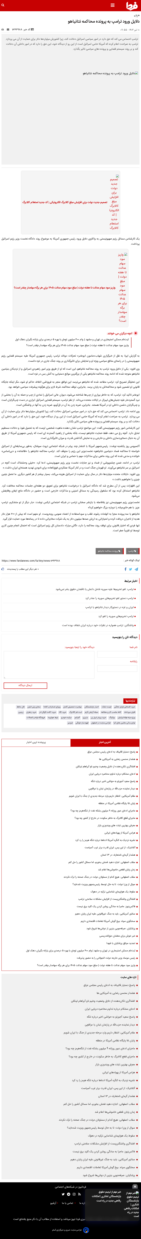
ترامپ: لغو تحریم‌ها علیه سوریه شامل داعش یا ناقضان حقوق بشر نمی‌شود (95, 590)
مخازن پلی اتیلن (34, 707)
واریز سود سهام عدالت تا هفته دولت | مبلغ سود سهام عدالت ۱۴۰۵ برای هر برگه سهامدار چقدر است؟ (64, 288)
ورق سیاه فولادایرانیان (126, 717)
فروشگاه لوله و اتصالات (36, 717)
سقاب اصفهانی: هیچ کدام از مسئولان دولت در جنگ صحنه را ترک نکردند (99, 877)
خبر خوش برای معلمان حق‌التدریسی (117, 936)
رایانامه (133, 662)
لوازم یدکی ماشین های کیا (124, 723)
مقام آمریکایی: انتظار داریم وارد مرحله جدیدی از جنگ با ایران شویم (102, 796)
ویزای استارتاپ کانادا (52, 707)
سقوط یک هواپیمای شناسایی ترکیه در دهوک (113, 892)
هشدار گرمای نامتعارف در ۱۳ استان (118, 855)
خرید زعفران (31, 712)
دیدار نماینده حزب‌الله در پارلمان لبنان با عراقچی (111, 789)
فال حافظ (21, 707)
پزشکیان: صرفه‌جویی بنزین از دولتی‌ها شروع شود (110, 929)
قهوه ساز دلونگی (82, 723)
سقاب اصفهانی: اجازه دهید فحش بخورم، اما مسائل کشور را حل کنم (101, 862)
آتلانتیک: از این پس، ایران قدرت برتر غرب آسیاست (110, 848)
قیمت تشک (106, 707)
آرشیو (53, 1203)
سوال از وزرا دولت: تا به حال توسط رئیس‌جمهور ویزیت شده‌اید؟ (104, 884)
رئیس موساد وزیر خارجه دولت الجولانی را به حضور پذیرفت (106, 958)
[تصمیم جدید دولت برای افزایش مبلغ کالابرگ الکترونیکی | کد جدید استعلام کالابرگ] (113, 202)
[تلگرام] (137, 569)
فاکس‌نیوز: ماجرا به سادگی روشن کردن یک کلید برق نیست (106, 907)
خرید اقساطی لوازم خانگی (124, 707)
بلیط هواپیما (53, 717)
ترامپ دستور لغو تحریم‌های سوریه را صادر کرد (109, 599)
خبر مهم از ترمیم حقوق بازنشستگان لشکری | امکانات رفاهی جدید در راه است (106, 1196)
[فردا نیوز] (132, 6)
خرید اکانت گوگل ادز (47, 712)
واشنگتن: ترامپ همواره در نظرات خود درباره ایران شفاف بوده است (98, 626)
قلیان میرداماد (129, 712)
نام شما (133, 648)
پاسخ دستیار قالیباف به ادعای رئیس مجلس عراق (111, 752)
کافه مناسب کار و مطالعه (111, 712)
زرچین (21, 712)
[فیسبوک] (126, 569)
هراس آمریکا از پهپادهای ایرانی (119, 833)
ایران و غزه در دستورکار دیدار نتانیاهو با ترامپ (109, 608)
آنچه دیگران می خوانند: (119, 333)
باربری (85, 717)
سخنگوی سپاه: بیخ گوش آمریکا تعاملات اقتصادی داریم (108, 921)
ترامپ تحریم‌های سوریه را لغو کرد (116, 617)
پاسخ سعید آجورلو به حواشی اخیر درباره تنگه (113, 781)
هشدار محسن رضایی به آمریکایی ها (117, 759)
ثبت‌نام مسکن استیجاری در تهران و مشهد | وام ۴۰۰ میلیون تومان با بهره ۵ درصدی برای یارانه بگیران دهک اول (72, 339)
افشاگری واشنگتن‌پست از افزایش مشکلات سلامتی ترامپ (106, 899)
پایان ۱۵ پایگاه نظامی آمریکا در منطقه (116, 803)
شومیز (70, 723)
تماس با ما (68, 1203)
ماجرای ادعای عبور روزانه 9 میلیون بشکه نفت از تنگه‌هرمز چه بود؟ (102, 811)
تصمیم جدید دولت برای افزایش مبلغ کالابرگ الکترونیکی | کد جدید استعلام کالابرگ (64, 203)
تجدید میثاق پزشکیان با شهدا (120, 943)
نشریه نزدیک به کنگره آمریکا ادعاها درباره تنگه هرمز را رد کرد (105, 840)
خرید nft (62, 712)
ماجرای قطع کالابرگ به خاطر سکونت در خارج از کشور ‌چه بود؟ (105, 818)
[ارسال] (9, 30)
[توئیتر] (62, 1194)
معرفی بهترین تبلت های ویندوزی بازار (116, 826)
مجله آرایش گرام (91, 712)
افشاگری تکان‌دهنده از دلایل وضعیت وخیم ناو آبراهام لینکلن (105, 767)
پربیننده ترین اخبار (36, 742)
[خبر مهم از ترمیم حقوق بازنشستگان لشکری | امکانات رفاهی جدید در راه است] (131, 1204)
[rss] (78, 1194)
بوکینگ (112, 717)
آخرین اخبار (105, 742)
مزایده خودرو (66, 717)
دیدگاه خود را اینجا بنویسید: (79, 648)
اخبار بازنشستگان (92, 707)
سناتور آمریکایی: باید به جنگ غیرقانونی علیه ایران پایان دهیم (105, 914)
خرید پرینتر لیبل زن (98, 717)
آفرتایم (77, 717)
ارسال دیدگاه (25, 685)
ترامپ (131, 551)
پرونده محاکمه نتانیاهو (108, 551)
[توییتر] (131, 569)
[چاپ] (3, 30)
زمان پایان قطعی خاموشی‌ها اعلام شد (116, 870)
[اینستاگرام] (73, 1194)
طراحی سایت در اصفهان (101, 723)
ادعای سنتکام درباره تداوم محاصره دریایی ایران (112, 774)
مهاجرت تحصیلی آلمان (72, 707)
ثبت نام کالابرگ (75, 712)
